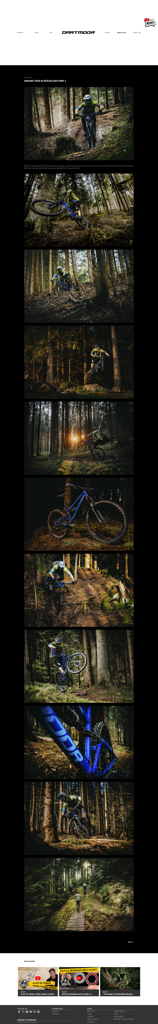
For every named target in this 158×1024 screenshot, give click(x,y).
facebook (19, 1012)
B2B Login (91, 1022)
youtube (27, 1012)
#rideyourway (119, 1011)
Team (50, 32)
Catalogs (55, 1011)
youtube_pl (31, 1012)
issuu (35, 1012)
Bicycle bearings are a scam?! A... (77, 994)
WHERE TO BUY (121, 32)
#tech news (118, 1016)
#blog (116, 1014)
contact (90, 1016)
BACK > (131, 942)
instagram (23, 1012)
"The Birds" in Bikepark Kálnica (118, 994)
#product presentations (123, 1019)
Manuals (55, 1014)
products (91, 1011)
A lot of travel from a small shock (37, 994)
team (89, 1014)
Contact (107, 32)
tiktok (38, 1012)
